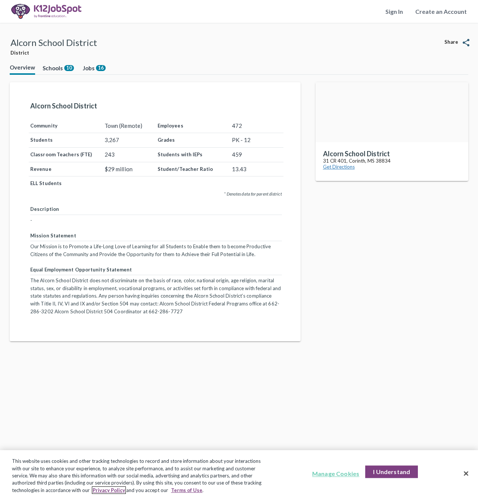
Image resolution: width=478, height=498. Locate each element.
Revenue (41, 169)
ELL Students (46, 183)
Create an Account (441, 11)
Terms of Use (186, 490)
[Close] (466, 473)
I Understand (391, 472)
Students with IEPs (180, 154)
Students (41, 140)
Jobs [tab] (93, 68)
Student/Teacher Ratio (185, 169)
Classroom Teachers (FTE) (61, 154)
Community (44, 126)
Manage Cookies (335, 473)
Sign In (394, 11)
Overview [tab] (22, 67)
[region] (239, 474)
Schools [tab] (57, 68)
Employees (170, 126)
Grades (166, 140)
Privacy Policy (109, 490)
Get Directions (339, 167)
